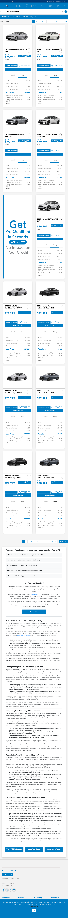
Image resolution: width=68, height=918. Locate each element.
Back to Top (63, 541)
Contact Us (34, 612)
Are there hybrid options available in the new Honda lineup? (24, 560)
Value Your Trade (34, 849)
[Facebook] (3, 890)
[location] (35, 1)
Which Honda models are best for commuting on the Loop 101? (25, 554)
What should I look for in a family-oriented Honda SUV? (23, 565)
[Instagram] (7, 890)
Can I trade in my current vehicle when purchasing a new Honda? (25, 570)
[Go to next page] (62, 21)
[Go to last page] (66, 21)
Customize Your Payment (11, 65)
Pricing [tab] (22, 75)
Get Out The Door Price (26, 56)
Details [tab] (13, 75)
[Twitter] (10, 890)
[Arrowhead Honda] (6, 6)
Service (21, 898)
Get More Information (18, 69)
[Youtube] (14, 890)
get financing (35, 594)
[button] (29, 50)
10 (59, 21)
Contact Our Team (53, 849)
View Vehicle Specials (14, 849)
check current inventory (23, 635)
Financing (38, 898)
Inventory (6, 898)
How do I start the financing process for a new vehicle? (22, 575)
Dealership (54, 898)
